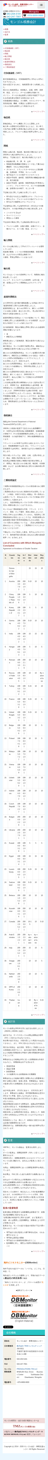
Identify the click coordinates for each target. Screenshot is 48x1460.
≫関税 (5, 54)
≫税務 (5, 29)
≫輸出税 (6, 59)
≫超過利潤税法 (9, 62)
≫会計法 (6, 32)
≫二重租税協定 (9, 67)
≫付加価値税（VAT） (11, 48)
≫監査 (5, 35)
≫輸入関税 (7, 56)
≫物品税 (6, 51)
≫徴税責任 (7, 64)
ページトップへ (39, 111)
